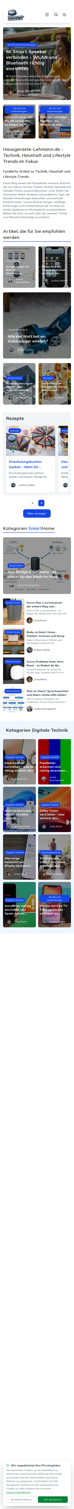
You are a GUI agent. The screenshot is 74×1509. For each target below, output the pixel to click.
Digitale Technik (15, 757)
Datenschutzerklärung (18, 1492)
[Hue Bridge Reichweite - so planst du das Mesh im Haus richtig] (37, 565)
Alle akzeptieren (53, 1499)
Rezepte (48, 378)
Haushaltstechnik (18, 329)
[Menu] (47, 14)
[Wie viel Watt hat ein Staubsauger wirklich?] (37, 325)
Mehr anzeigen (37, 513)
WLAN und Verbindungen (22, 44)
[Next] (41, 503)
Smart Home (14, 260)
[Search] (56, 14)
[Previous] (33, 503)
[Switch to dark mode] (64, 14)
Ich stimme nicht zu (21, 1499)
